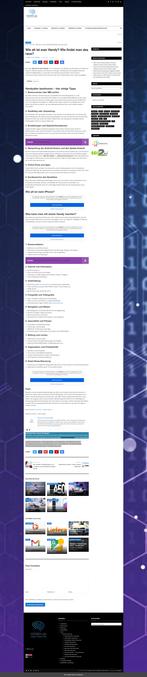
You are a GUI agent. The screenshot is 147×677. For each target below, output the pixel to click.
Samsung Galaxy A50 (55, 490)
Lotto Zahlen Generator (71, 638)
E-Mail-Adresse (51, 592)
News (49, 523)
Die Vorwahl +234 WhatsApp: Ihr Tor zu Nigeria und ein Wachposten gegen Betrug (44, 466)
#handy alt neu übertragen (73, 441)
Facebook (95, 114)
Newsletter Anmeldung (31, 5)
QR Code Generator (69, 646)
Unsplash (49, 410)
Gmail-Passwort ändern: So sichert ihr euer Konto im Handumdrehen (35, 544)
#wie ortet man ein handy (54, 446)
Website (70, 592)
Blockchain (115, 111)
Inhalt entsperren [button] (57, 205)
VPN (113, 121)
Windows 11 (110, 126)
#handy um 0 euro (63, 444)
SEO (101, 118)
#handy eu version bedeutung (33, 444)
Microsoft (115, 116)
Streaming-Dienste (45, 284)
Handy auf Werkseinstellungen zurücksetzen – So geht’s (78, 488)
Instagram (113, 114)
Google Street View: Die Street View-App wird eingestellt (55, 546)
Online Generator (67, 634)
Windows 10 (104, 123)
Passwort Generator (70, 642)
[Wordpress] (29, 430)
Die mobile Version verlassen (73, 675)
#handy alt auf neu (60, 441)
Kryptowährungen (104, 116)
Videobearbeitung (57, 303)
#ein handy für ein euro (47, 441)
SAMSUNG (95, 118)
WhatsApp (95, 123)
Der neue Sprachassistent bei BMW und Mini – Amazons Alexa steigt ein (78, 527)
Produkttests (53, 1)
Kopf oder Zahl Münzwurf (71, 648)
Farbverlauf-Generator (70, 654)
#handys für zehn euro (75, 444)
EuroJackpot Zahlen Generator (72, 640)
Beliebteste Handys (53, 483)
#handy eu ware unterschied (50, 444)
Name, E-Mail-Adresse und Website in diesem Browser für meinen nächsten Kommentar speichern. (49, 599)
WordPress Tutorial (75, 28)
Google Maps (51, 539)
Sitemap (67, 1)
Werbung (45, 1)
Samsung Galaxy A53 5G (56, 506)
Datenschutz (37, 1)
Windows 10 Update (98, 126)
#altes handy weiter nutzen (33, 441)
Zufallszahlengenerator (71, 644)
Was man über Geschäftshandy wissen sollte (34, 504)
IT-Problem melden (76, 1)
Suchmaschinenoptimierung (101, 121)
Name (27, 592)
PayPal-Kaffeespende (68, 437)
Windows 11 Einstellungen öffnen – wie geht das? (78, 544)
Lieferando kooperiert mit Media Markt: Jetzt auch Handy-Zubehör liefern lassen (56, 526)
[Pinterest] (27, 430)
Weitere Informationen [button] (57, 209)
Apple (100, 111)
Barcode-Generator (69, 650)
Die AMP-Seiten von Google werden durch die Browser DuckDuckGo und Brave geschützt (35, 525)
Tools (60, 1)
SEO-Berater (56, 424)
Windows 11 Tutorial (41, 28)
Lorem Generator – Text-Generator (74, 652)
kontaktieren (55, 425)
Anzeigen (35, 81)
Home (29, 28)
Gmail (27, 539)
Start (27, 45)
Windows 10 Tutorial (58, 28)
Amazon (94, 111)
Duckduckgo (29, 523)
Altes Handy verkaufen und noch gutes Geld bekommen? (35, 488)
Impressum (28, 1)
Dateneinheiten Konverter (71, 636)
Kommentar (28, 569)
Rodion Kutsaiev (36, 410)
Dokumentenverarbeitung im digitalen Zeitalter (106, 71)
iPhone (94, 116)
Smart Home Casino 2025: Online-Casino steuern (107, 73)
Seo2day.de (119, 670)
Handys (28, 42)
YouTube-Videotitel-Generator (72, 656)
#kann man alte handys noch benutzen (36, 446)
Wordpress (95, 128)
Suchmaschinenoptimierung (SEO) (96, 28)
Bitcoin (107, 111)
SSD (105, 118)
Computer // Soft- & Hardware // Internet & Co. (98, 670)
